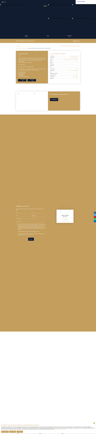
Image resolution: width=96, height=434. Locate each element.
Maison (20, 48)
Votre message (19, 221)
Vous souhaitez (33, 217)
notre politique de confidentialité (59, 429)
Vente (17, 48)
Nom (32, 212)
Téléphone (33, 215)
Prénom (17, 212)
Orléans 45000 (25, 48)
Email (17, 215)
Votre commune (19, 218)
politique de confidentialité (28, 234)
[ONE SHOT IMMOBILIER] (84, 2)
